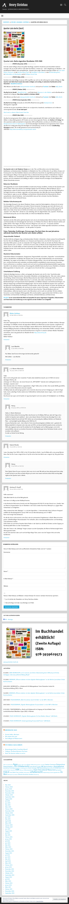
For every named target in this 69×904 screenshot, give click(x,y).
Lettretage (34, 768)
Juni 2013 (7, 857)
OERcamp (21, 770)
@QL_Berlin (59, 86)
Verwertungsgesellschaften (55, 772)
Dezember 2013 (9, 851)
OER (17, 769)
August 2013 (8, 853)
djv (13, 766)
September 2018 (9, 815)
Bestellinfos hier (22, 92)
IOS (53, 766)
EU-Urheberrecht (21, 766)
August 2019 (8, 799)
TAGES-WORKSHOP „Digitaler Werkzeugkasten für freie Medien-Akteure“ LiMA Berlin (33, 716)
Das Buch (6, 297)
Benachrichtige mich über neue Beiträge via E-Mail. (20, 603)
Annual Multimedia (9, 764)
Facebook (45, 86)
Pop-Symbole (58, 770)
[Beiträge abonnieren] (4, 619)
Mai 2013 (7, 859)
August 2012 (8, 877)
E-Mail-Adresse (8, 578)
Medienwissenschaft (51, 768)
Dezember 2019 (9, 791)
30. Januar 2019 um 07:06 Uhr (18, 407)
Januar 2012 (8, 885)
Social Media (13, 772)
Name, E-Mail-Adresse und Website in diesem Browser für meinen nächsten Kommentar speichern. (31, 595)
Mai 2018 (7, 819)
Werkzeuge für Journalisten (13, 774)
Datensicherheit (8, 766)
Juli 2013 (7, 855)
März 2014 (8, 847)
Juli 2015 (7, 833)
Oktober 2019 (9, 795)
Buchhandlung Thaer (23, 72)
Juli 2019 (7, 801)
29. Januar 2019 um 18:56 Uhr (17, 370)
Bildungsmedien (37, 764)
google (38, 766)
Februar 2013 (8, 865)
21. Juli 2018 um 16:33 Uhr (17, 348)
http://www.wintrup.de (40, 332)
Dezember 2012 (9, 869)
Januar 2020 (8, 789)
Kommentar (7, 552)
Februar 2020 (9, 787)
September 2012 (9, 875)
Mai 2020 (8, 785)
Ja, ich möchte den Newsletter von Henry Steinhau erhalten (21, 599)
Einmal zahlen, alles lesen (12, 734)
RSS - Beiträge (9, 619)
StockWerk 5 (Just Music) (38, 72)
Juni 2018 (7, 817)
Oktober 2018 (9, 813)
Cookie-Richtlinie (39, 901)
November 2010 (9, 891)
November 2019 (9, 793)
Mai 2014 (7, 845)
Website (6, 586)
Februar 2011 (8, 889)
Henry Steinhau (18, 5)
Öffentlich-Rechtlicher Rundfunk (25, 774)
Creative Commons (50, 764)
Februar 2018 (8, 825)
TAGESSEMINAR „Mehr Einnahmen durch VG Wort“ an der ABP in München (32, 700)
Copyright (42, 764)
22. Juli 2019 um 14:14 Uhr (16, 447)
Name (6, 571)
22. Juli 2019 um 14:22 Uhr (17, 466)
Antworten (6, 339)
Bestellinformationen (16, 83)
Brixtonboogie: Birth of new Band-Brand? (16, 749)
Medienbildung (43, 768)
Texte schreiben (19, 772)
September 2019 (9, 797)
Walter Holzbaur (15, 313)
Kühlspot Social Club (31, 74)
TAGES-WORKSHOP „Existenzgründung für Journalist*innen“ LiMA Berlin (30, 721)
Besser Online (30, 764)
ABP (4, 764)
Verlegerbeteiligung (46, 772)
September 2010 (9, 893)
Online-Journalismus (28, 770)
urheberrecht (36, 771)
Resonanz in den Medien (44, 92)
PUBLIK (6, 772)
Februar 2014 (8, 849)
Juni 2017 (7, 829)
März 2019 (8, 807)
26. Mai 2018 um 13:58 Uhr (16, 315)
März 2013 (8, 863)
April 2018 (8, 821)
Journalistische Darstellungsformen (21, 768)
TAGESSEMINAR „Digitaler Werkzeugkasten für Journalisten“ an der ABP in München (34, 704)
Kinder (29, 768)
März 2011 (8, 887)
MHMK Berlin (58, 768)
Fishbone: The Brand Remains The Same (16, 751)
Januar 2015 (8, 839)
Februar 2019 (8, 809)
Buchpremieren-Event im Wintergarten (14, 124)
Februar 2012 (8, 883)
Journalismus (59, 766)
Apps (15, 764)
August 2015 (8, 831)
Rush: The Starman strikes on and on (15, 753)
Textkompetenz (27, 772)
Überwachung (36, 774)
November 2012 (9, 871)
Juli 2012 (7, 879)
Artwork (25, 764)
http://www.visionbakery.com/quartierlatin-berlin (23, 129)
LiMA (38, 768)
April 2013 (8, 861)
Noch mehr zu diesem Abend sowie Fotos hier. (16, 112)
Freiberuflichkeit (33, 766)
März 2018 (8, 823)
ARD (23, 764)
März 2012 (8, 881)
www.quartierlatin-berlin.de (27, 86)
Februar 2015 (8, 837)
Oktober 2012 (9, 873)
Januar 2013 (8, 867)
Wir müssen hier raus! (11, 736)
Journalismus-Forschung (8, 768)
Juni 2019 (7, 803)
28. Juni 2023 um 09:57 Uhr (16, 489)
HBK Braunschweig (46, 766)
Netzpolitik (13, 770)
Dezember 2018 (9, 811)
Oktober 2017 (9, 827)
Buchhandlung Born (54, 72)
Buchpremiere (48, 103)
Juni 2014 (7, 843)
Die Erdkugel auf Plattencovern (13, 738)
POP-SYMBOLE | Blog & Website (13, 745)
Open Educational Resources (44, 770)
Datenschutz (60, 764)
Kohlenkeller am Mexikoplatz (13, 74)
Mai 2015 (7, 835)
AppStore (20, 764)
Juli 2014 (7, 841)
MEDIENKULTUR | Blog (11, 730)
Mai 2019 (7, 805)
